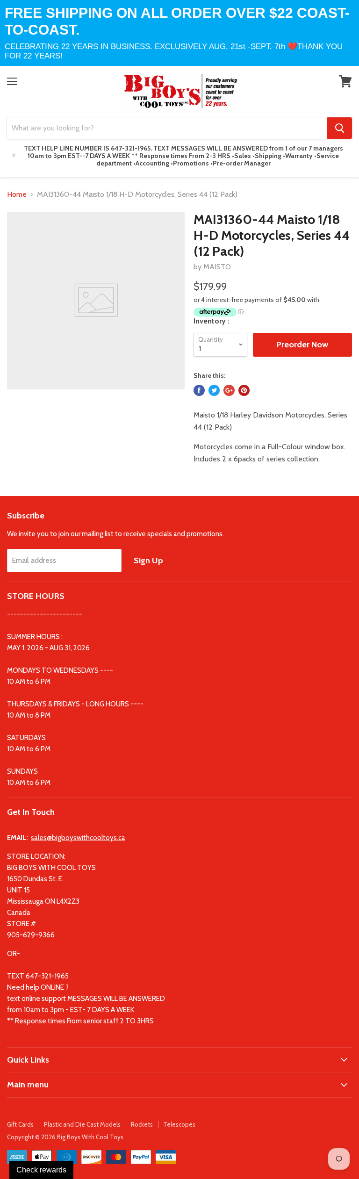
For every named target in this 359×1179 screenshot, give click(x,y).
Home (17, 194)
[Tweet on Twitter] (214, 390)
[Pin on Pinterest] (244, 390)
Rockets (142, 1124)
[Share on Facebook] (199, 390)
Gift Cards (20, 1124)
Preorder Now (302, 344)
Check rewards (41, 1170)
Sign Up (148, 560)
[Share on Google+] (229, 390)
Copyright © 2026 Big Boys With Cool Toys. (66, 1137)
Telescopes (179, 1124)
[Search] (339, 128)
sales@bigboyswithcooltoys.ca (78, 838)
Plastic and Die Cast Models (82, 1124)
